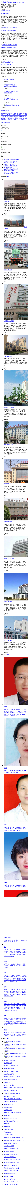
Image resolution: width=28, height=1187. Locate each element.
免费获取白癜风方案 (6, 7)
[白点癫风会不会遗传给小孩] (11, 105)
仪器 (9, 3)
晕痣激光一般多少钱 (9, 79)
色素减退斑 (18, 3)
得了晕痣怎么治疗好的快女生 (8, 30)
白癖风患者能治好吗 (6, 64)
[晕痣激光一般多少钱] (10, 84)
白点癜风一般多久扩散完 (10, 86)
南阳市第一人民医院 (9, 321)
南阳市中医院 (7, 201)
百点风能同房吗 (8, 93)
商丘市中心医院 (8, 521)
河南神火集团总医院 (9, 558)
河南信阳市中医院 (8, 445)
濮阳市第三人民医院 (9, 407)
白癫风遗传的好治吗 (9, 170)
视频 (4, 3)
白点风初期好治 (5, 13)
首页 (2, 3)
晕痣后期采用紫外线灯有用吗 (8, 47)
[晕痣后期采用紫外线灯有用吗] (9, 45)
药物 (11, 3)
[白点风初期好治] (5, 10)
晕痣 (14, 3)
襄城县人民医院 (8, 601)
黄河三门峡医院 (8, 640)
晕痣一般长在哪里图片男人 (11, 172)
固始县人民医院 (8, 270)
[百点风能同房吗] (8, 98)
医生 (6, 3)
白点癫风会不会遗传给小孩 (11, 99)
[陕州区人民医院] (14, 227)
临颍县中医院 (7, 483)
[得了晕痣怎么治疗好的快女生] (9, 27)
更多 (8, 176)
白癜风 (22, 3)
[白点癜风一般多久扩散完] (11, 91)
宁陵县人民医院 (8, 356)
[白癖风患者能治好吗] (7, 62)
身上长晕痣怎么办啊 (9, 173)
